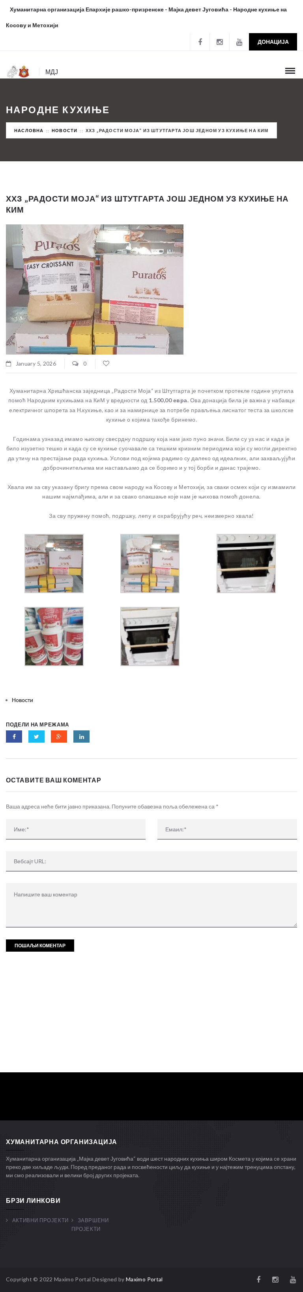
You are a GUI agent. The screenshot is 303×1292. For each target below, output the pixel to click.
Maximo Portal (144, 1279)
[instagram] (219, 41)
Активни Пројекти (40, 1220)
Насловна (29, 130)
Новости (64, 130)
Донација (273, 41)
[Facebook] (199, 41)
